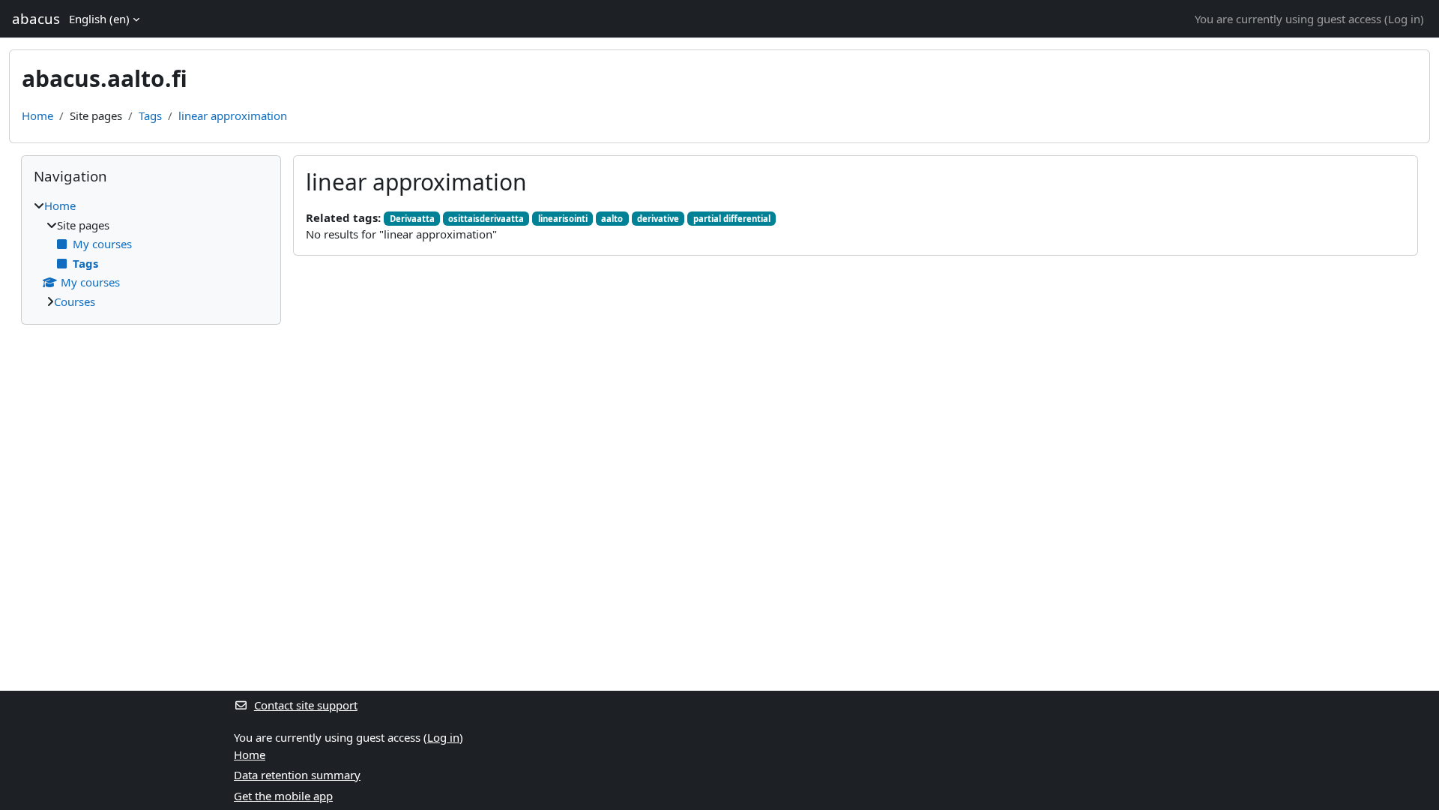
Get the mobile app (283, 795)
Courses (74, 301)
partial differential (731, 218)
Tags (150, 115)
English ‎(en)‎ (99, 18)
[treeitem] (151, 253)
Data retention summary (297, 774)
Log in (1404, 18)
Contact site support (306, 705)
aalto (612, 218)
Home (37, 115)
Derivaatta (412, 218)
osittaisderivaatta (486, 218)
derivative (658, 218)
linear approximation (232, 115)
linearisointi (563, 218)
